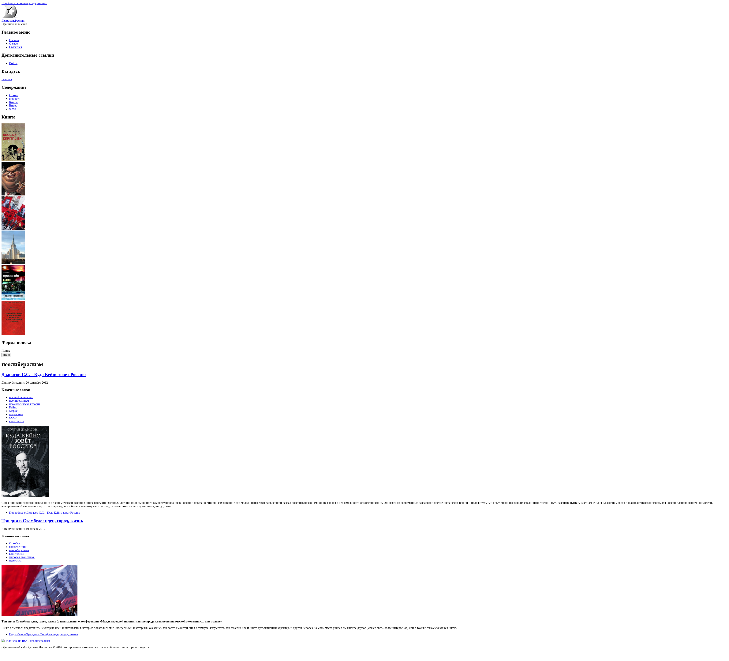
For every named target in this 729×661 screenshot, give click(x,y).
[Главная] (10, 17)
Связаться (15, 47)
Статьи (13, 95)
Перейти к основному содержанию (24, 3)
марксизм (15, 560)
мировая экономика (22, 557)
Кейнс (13, 407)
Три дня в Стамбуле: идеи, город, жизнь (42, 520)
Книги (13, 102)
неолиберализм (19, 400)
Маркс (13, 410)
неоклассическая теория (24, 404)
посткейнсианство (21, 397)
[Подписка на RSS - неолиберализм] (26, 640)
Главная (14, 40)
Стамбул (14, 543)
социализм (16, 414)
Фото (12, 109)
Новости (14, 98)
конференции (18, 546)
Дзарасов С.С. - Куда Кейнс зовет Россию (44, 374)
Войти (13, 63)
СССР (13, 417)
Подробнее (44, 512)
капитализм (16, 421)
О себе (13, 43)
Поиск (6, 350)
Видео (13, 105)
